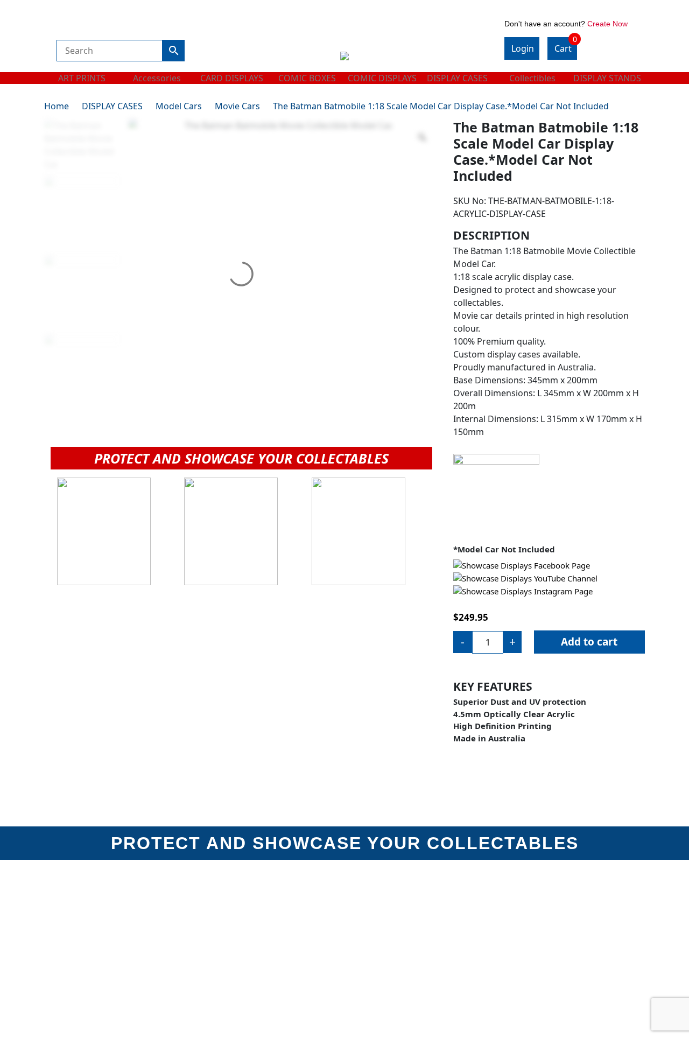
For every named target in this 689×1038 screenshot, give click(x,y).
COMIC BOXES (307, 78)
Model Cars (179, 106)
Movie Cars (237, 106)
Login (522, 48)
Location (214, 937)
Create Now (607, 23)
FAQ (513, 922)
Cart (565, 45)
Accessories (157, 78)
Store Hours (220, 922)
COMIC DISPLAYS (382, 78)
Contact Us (525, 907)
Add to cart (589, 642)
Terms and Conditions (392, 907)
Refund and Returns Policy (249, 952)
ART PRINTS (82, 78)
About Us (215, 907)
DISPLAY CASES (457, 78)
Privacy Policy (225, 967)
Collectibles (532, 78)
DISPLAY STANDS (607, 78)
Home (56, 106)
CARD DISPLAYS (231, 78)
